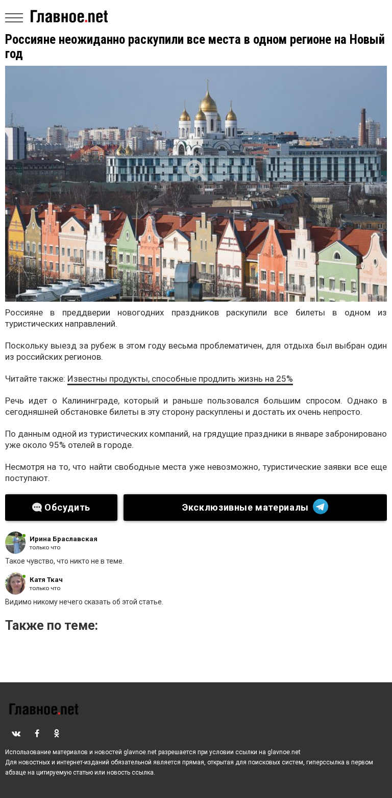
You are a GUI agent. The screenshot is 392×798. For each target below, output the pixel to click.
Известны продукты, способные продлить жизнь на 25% (180, 379)
